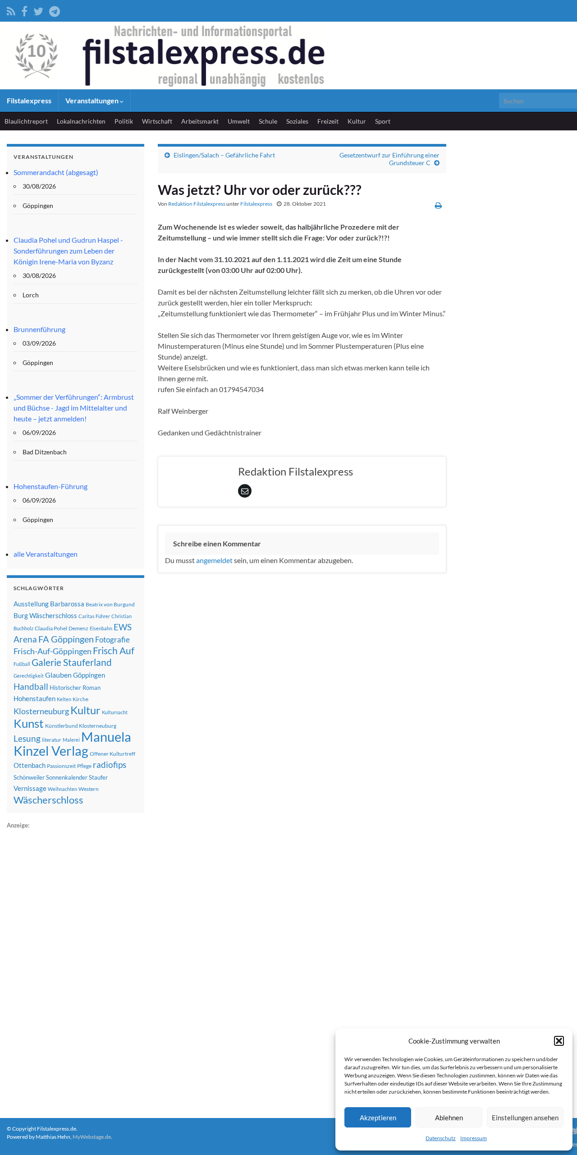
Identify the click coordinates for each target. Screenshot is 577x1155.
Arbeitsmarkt (200, 121)
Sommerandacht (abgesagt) (56, 172)
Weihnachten (62, 789)
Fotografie (112, 639)
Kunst (29, 723)
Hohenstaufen (34, 698)
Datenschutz (441, 1138)
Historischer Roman (75, 687)
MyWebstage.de (92, 1136)
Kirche (80, 699)
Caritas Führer (94, 616)
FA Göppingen (66, 639)
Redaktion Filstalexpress (196, 203)
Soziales (297, 121)
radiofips (109, 765)
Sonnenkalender (66, 777)
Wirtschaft (157, 121)
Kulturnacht (115, 712)
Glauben (58, 674)
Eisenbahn (101, 628)
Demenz (78, 628)
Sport (382, 121)
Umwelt (239, 121)
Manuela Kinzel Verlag (72, 743)
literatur (51, 739)
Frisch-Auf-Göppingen (53, 651)
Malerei (71, 740)
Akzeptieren (378, 1117)
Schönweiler (29, 777)
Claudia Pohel (51, 628)
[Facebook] (24, 9)
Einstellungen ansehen (525, 1117)
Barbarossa (67, 604)
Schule (268, 121)
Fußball (22, 664)
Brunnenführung (39, 329)
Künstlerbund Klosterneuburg (80, 725)
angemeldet (214, 560)
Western (88, 788)
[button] (558, 1040)
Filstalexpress (29, 100)
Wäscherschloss (48, 800)
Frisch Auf (113, 650)
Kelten (64, 699)
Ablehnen (449, 1117)
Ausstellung (31, 604)
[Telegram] (54, 9)
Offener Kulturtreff (112, 753)
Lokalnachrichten (81, 121)
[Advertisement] (74, 966)
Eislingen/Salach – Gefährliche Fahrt (224, 155)
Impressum (473, 1138)
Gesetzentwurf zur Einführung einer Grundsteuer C (389, 158)
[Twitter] (38, 9)
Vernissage (30, 788)
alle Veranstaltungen (46, 554)
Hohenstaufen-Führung (50, 486)
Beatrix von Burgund (110, 604)
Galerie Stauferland (72, 662)
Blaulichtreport (26, 121)
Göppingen (89, 675)
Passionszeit (61, 765)
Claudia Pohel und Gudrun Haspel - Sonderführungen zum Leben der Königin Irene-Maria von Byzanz (68, 251)
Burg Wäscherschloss (45, 615)
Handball (31, 687)
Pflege (84, 765)
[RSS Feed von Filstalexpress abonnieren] (11, 9)
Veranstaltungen (92, 100)
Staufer (98, 777)
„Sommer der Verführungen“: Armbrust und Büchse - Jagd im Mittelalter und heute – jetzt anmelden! (74, 408)
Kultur (357, 121)
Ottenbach (30, 765)
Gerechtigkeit (29, 676)
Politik (123, 121)
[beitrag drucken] (438, 205)
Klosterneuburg (41, 711)
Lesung (27, 738)
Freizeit (328, 121)
